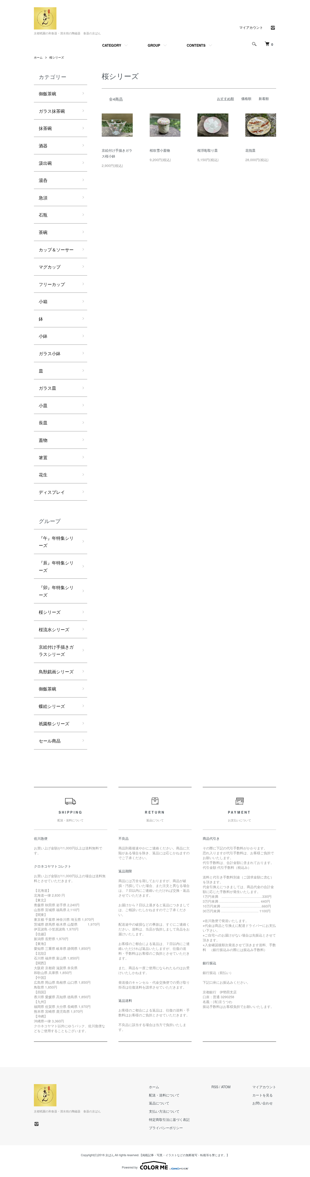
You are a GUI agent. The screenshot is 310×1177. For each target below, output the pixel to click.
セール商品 (50, 740)
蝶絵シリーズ (52, 706)
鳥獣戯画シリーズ (56, 671)
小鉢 (43, 336)
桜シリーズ (56, 57)
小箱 (43, 301)
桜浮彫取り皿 (207, 150)
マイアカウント (251, 27)
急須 (43, 197)
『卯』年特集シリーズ (56, 591)
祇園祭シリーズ (54, 723)
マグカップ (50, 266)
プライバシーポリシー (166, 1127)
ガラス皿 (47, 388)
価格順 (246, 98)
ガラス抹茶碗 (52, 111)
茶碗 (43, 232)
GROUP (154, 45)
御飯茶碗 (50, 93)
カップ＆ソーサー (56, 249)
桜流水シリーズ (54, 629)
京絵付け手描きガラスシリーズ (56, 650)
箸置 (43, 457)
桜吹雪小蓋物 (160, 150)
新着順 (264, 98)
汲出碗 (45, 163)
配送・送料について (164, 1095)
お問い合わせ (262, 1103)
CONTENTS (196, 45)
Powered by (130, 1167)
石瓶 (43, 214)
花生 (43, 474)
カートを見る (262, 1095)
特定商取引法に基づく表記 (169, 1119)
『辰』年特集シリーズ (56, 566)
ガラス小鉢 (50, 353)
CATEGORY (111, 45)
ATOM (226, 1086)
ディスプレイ (52, 492)
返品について (159, 1103)
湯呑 (43, 180)
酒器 (43, 145)
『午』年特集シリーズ (56, 541)
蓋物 (43, 440)
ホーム (38, 57)
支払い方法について (164, 1111)
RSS (214, 1086)
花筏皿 (250, 150)
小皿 (43, 405)
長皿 (43, 422)
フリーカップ (52, 284)
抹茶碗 (45, 128)
